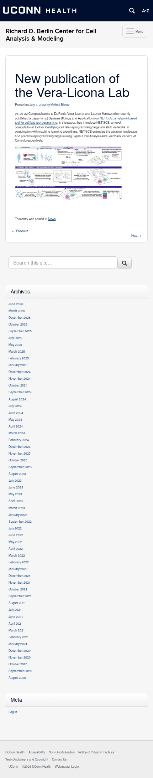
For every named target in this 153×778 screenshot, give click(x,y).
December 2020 (20, 650)
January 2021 (18, 643)
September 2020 (20, 671)
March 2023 (17, 508)
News (52, 218)
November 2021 (20, 582)
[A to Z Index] (145, 10)
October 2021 (18, 589)
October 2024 (18, 385)
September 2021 (20, 596)
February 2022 (19, 562)
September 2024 (20, 392)
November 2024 (20, 378)
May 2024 (15, 419)
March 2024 (17, 433)
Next (136, 235)
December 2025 (20, 317)
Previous (20, 231)
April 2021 (16, 623)
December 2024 (20, 371)
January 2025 (18, 365)
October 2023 (18, 460)
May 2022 (15, 541)
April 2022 (16, 548)
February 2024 (19, 439)
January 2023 (18, 514)
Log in (13, 712)
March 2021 (17, 630)
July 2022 (15, 528)
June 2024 (16, 412)
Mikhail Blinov (60, 104)
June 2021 (16, 616)
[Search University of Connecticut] (132, 10)
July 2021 (15, 609)
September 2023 (20, 467)
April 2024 (16, 426)
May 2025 (15, 344)
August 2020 (17, 677)
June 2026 (16, 304)
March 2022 (17, 555)
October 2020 (18, 664)
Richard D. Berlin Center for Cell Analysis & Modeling (51, 34)
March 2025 (17, 351)
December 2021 (20, 575)
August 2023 (17, 473)
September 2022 (20, 521)
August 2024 (17, 399)
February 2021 (19, 637)
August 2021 (17, 602)
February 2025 (19, 358)
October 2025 (18, 324)
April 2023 (16, 500)
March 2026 (17, 310)
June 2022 (16, 535)
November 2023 (20, 453)
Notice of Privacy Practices (96, 752)
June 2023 (16, 487)
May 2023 (15, 494)
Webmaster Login (67, 766)
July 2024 (15, 406)
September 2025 (20, 331)
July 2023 (15, 480)
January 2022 (18, 569)
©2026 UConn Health (36, 766)
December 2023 (20, 446)
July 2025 (15, 338)
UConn (13, 766)
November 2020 (20, 657)
